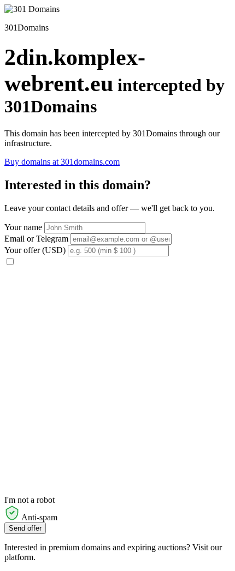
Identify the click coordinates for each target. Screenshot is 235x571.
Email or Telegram (36, 238)
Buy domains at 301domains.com (62, 161)
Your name (23, 227)
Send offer (25, 528)
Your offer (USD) (35, 250)
